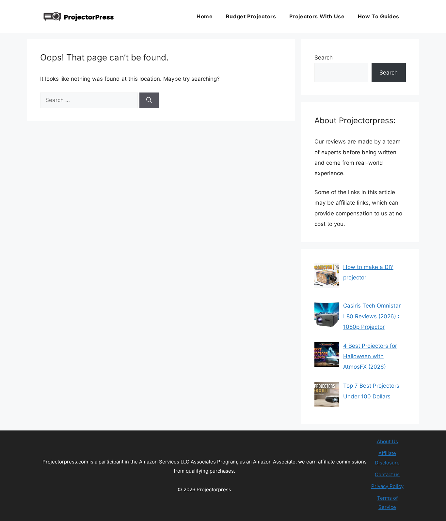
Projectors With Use (317, 16)
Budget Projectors (251, 16)
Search (323, 57)
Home (205, 16)
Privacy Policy (387, 486)
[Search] (149, 100)
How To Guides (378, 16)
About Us (387, 441)
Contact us (387, 474)
